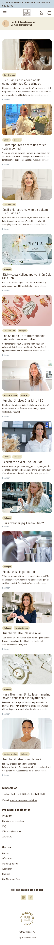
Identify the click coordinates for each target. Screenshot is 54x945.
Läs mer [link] (6, 99)
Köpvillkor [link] (7, 868)
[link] (27, 12)
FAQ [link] (4, 826)
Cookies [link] (6, 873)
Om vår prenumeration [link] (13, 820)
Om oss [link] (6, 853)
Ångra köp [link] (7, 836)
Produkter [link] (7, 815)
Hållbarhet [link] (7, 858)
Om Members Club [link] (11, 879)
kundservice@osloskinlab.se (23, 800)
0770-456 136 (10, 2)
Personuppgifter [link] (10, 863)
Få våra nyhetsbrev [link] (11, 831)
